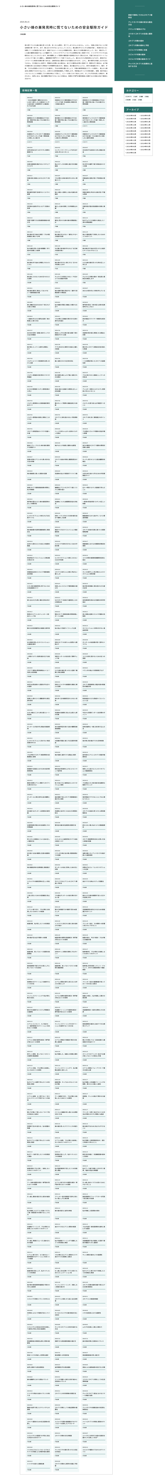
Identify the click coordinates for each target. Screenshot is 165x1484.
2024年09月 (145, 140)
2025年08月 (131, 131)
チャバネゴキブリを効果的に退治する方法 (140, 64)
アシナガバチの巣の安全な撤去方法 (140, 23)
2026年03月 (145, 119)
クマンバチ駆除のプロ (136, 29)
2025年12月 (131, 125)
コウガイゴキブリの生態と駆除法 (140, 34)
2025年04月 (131, 137)
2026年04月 (131, 119)
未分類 (23, 34)
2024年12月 (131, 140)
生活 (135, 100)
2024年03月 (145, 150)
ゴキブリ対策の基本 (136, 40)
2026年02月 (131, 122)
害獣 (142, 96)
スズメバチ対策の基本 (136, 54)
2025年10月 (131, 128)
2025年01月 (145, 137)
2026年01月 (145, 122)
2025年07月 (145, 131)
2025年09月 (145, 128)
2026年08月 (131, 115)
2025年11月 (145, 125)
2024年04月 (131, 150)
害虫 (147, 96)
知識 (140, 100)
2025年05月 (145, 134)
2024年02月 (131, 153)
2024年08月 (131, 143)
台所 (136, 96)
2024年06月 (131, 146)
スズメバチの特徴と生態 (137, 50)
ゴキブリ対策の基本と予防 (138, 45)
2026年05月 (145, 115)
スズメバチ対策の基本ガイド (139, 59)
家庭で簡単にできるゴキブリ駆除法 (140, 16)
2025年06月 (131, 134)
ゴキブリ (129, 96)
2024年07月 (145, 143)
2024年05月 (145, 146)
